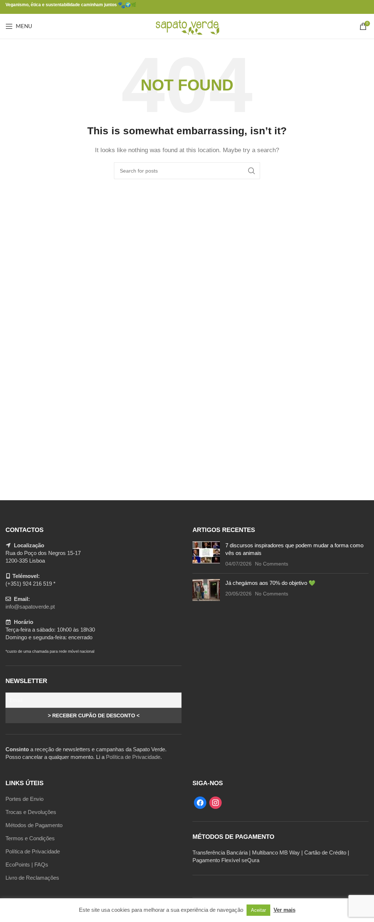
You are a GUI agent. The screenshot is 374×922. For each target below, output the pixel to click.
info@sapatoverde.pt (30, 606)
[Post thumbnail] (206, 554)
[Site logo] (187, 26)
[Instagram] (215, 802)
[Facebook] (200, 802)
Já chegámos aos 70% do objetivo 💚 (270, 583)
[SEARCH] (251, 170)
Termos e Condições (30, 838)
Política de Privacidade (133, 757)
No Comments (271, 564)
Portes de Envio (24, 799)
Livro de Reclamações (32, 878)
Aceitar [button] (258, 910)
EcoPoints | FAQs (26, 864)
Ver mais (284, 910)
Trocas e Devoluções (30, 812)
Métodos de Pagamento (33, 825)
